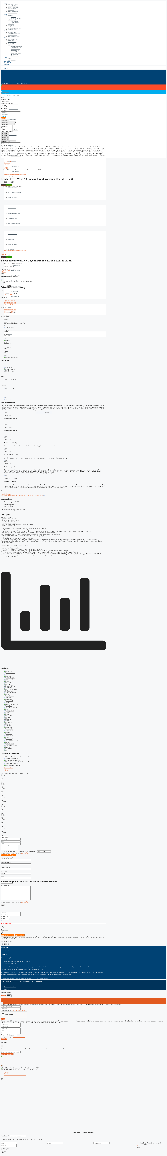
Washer (83, 155)
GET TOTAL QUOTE (7, 935)
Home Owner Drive (12, 32)
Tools (9, 44)
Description (7, 161)
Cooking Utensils (11, 692)
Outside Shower (44, 152)
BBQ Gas (57, 147)
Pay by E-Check (11, 24)
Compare (3, 995)
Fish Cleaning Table (22, 150)
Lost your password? (18, 1011)
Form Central (14, 51)
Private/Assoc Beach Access (83, 153)
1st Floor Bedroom (8, 147)
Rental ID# (4, 872)
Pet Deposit (4, 1151)
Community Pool (36, 148)
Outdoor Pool (33, 152)
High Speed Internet (85, 150)
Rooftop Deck (97, 153)
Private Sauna (41, 153)
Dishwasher (58, 148)
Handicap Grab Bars (59, 150)
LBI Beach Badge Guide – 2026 (14, 28)
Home (5, 1)
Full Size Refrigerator (12, 704)
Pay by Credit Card (12, 19)
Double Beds (9, 701)
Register (6, 68)
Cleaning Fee (5, 1150)
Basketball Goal (28, 147)
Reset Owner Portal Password (14, 36)
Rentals (5, 3)
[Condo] (6, 130)
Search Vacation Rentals (13, 4)
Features (7, 163)
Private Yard (68, 153)
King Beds (9, 716)
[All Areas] (5, 105)
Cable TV (97, 147)
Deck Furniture (10, 696)
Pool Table (23, 153)
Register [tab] (6, 1000)
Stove (7, 737)
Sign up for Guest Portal (16, 18)
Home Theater (97, 150)
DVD (70, 148)
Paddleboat (70, 152)
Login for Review (6, 494)
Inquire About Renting (12, 12)
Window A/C (95, 155)
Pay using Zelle (11, 25)
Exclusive (9, 185)
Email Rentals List (15, 56)
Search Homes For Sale (12, 39)
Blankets (8, 683)
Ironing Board (10, 711)
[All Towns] (7, 98)
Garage (41, 150)
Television (9, 739)
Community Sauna (48, 148)
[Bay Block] (5, 107)
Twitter (14, 174)
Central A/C (9, 148)
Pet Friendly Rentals (12, 8)
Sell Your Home (11, 43)
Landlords (6, 31)
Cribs (7, 694)
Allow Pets (19, 147)
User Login (6, 64)
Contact (5, 57)
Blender (8, 684)
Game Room (34, 150)
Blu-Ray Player (77, 147)
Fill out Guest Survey (12, 29)
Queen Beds (9, 730)
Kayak (20, 152)
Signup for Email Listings (16, 46)
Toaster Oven (10, 744)
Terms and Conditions (10, 987)
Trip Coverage (7, 61)
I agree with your (13, 1037)
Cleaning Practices (11, 689)
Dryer (65, 148)
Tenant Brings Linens (12, 740)
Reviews (6, 164)
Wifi (89, 155)
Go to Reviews (5, 270)
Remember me (7, 1011)
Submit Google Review (16, 53)
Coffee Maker (10, 691)
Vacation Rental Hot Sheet (13, 11)
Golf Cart (48, 150)
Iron (7, 709)
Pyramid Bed (9, 729)
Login (5, 66)
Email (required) (5, 867)
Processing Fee (5, 931)
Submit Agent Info (15, 54)
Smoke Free (9, 735)
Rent (2, 926)
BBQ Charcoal (39, 147)
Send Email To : (5, 1136)
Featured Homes (11, 40)
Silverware (9, 734)
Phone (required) (6, 863)
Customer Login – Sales (16, 47)
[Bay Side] (5, 110)
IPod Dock (13, 152)
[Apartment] (6, 126)
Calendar (3, 254)
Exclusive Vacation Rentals (13, 7)
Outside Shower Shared (58, 152)
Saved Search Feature (12, 26)
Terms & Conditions (19, 1037)
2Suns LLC (16, 981)
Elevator (76, 148)
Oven (7, 721)
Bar (7, 674)
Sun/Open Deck (32, 155)
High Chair (9, 706)
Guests (5, 14)
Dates (2, 876)
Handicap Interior (72, 150)
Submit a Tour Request (8, 855)
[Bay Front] (5, 109)
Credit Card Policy (15, 22)
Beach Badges (66, 147)
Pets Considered (94, 152)
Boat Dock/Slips (88, 147)
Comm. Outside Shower (22, 148)
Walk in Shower (68, 155)
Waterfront (9, 749)
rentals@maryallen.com (10, 963)
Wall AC (77, 155)
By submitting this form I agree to (15, 902)
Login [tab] (5, 999)
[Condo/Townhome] (6, 131)
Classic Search (11, 10)
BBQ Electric (49, 147)
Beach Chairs (10, 679)
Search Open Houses (15, 49)
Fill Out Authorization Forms (14, 33)
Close (9, 995)
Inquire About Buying (12, 42)
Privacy (6, 985)
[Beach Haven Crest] (7, 103)
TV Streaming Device (56, 155)
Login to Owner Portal (12, 35)
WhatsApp (6, 174)
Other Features (5, 145)
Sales (5, 37)
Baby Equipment (10, 673)
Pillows (8, 724)
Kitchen (8, 717)
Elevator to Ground (86, 148)
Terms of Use (25, 853)
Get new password (7, 1054)
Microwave (9, 719)
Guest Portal (10, 15)
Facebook (11, 174)
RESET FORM (19, 935)
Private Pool (32, 153)
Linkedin (22, 174)
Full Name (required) (7, 858)
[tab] (8, 768)
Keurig (25, 152)
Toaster (8, 742)
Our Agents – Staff (11, 60)
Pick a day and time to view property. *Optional (15, 773)
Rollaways (9, 732)
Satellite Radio (12, 155)
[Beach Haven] (7, 101)
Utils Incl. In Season (11, 745)
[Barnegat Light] (7, 100)
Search (3, 118)
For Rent (3, 185)
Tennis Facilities (43, 155)
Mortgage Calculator (15, 50)
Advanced (4, 116)
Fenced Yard (11, 150)
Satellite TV (22, 155)
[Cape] (6, 128)
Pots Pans (9, 725)
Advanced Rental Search (13, 6)
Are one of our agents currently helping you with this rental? (18, 851)
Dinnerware (9, 697)
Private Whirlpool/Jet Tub (55, 153)
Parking (77, 152)
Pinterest (18, 174)
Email (25, 174)
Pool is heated (13, 153)
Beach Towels (10, 681)
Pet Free (84, 152)
